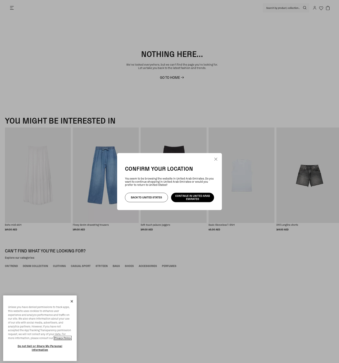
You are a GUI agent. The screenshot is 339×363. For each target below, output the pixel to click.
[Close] (71, 301)
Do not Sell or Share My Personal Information (40, 347)
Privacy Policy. (62, 338)
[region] (40, 328)
